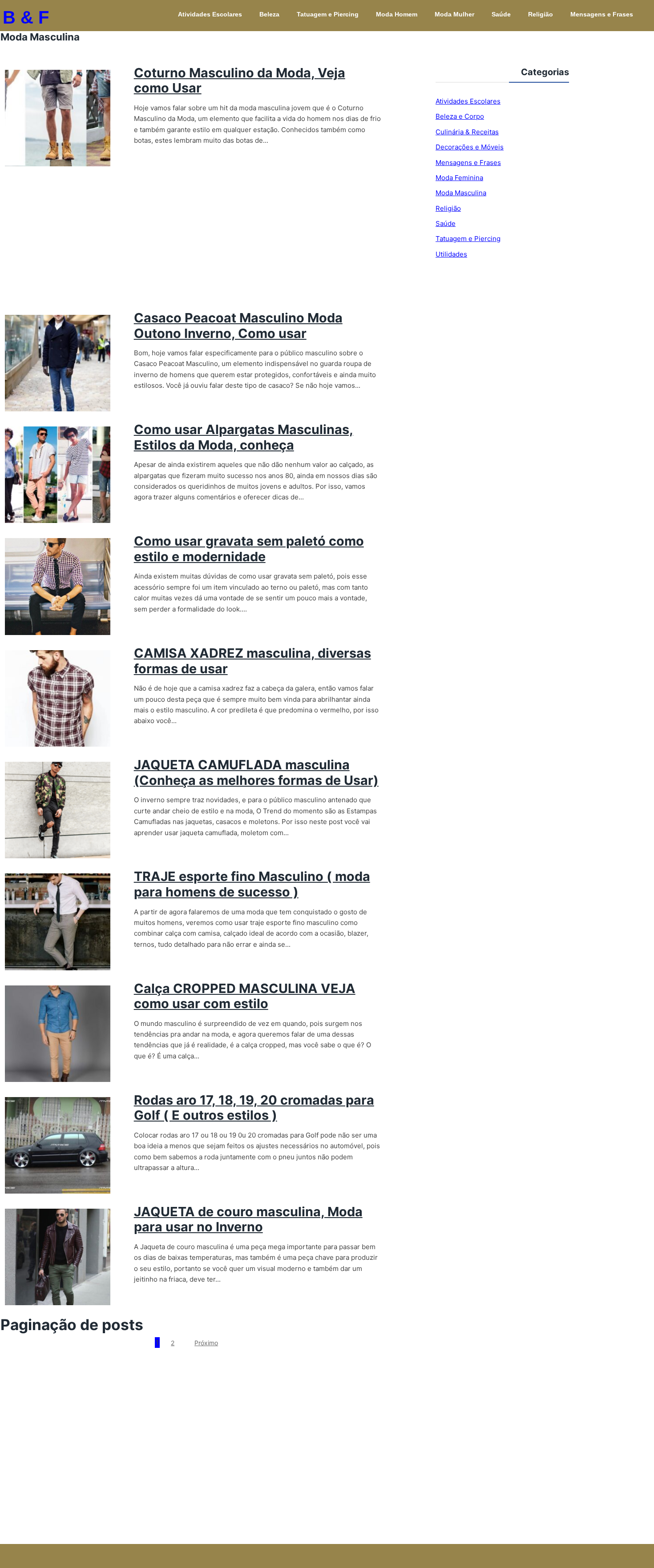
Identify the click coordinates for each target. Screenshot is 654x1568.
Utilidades (451, 254)
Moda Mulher (454, 14)
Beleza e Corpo (460, 116)
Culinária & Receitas (467, 132)
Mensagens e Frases (601, 14)
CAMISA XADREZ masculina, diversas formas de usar (252, 660)
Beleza (269, 14)
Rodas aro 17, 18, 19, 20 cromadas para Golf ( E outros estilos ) (254, 1107)
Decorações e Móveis (470, 147)
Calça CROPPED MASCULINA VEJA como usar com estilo (244, 996)
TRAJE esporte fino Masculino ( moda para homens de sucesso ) (252, 884)
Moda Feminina (459, 177)
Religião (540, 14)
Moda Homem (396, 14)
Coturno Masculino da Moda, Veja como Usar (239, 80)
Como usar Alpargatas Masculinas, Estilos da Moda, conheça (243, 437)
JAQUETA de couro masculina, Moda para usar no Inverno (248, 1219)
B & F (26, 17)
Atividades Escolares (210, 14)
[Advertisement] (190, 243)
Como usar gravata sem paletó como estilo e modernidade (249, 548)
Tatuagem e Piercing (328, 14)
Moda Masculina (461, 193)
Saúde (501, 14)
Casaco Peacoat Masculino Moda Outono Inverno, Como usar (238, 325)
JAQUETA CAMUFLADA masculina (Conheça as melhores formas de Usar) (256, 772)
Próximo (206, 1343)
